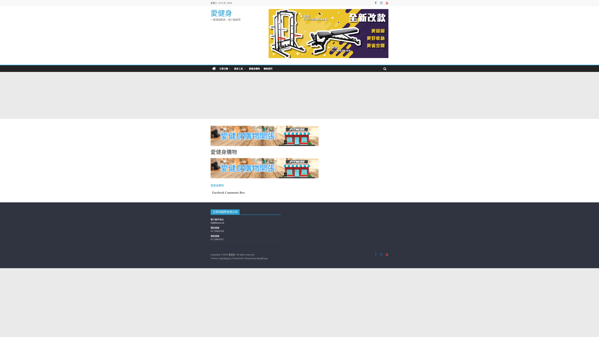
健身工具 (238, 68)
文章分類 (223, 68)
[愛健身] (214, 68)
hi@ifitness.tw (217, 223)
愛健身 (221, 13)
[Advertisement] (299, 95)
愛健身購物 (254, 68)
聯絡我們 (268, 68)
